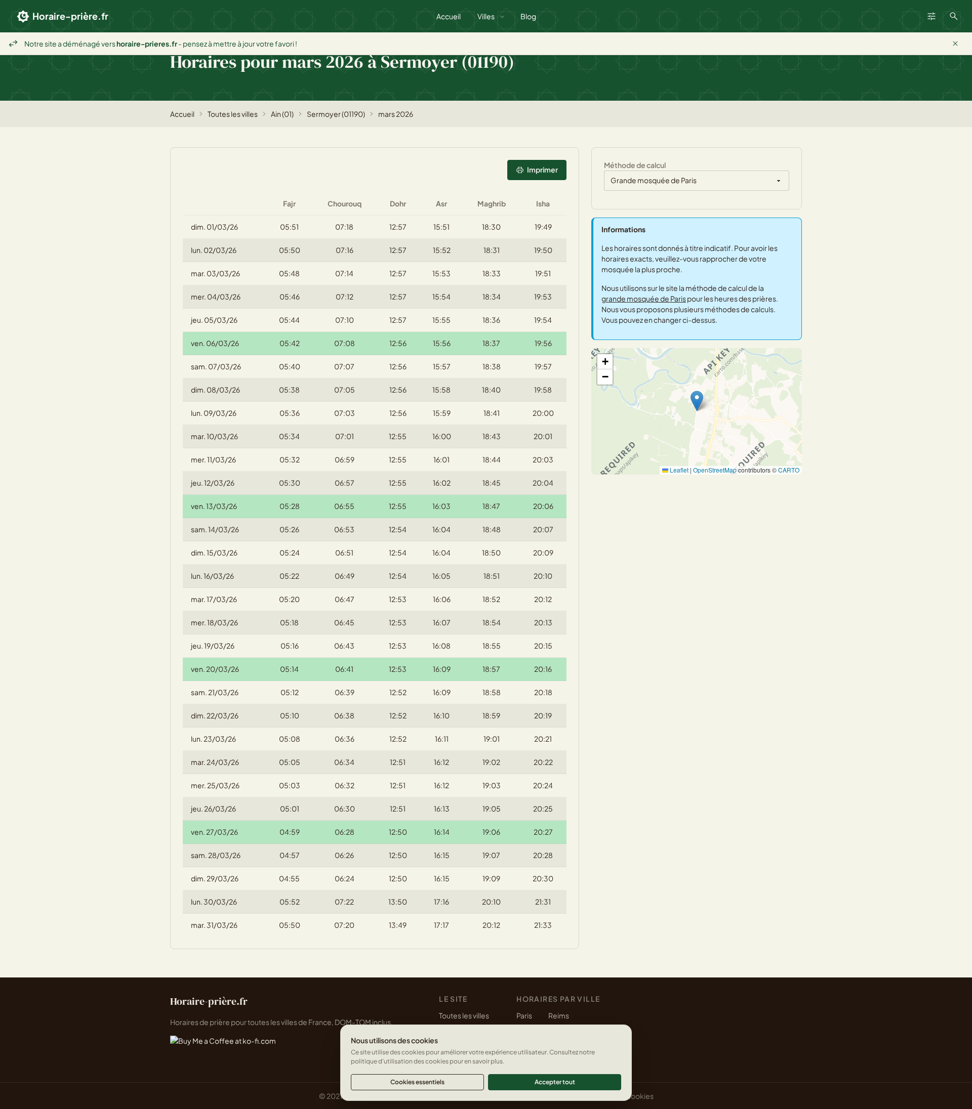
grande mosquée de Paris (643, 298)
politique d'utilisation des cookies (400, 1061)
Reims (558, 1015)
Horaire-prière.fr (70, 16)
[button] (697, 401)
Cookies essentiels (417, 1082)
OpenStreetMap (715, 469)
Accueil (448, 16)
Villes (486, 16)
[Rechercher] (954, 16)
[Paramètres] (931, 16)
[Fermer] (955, 43)
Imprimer (542, 169)
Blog (528, 16)
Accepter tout (555, 1082)
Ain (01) (282, 113)
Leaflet (678, 469)
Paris (524, 1015)
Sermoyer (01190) (336, 113)
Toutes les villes (233, 113)
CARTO (788, 469)
